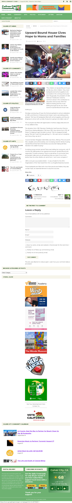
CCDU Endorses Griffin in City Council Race (15, 109)
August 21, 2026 (15, 52)
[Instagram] (70, 1)
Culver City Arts (9, 141)
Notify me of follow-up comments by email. (40, 250)
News (9, 14)
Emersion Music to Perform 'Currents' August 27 (36, 449)
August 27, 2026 (15, 39)
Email (27, 235)
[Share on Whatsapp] (52, 83)
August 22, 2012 (32, 41)
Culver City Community (12, 68)
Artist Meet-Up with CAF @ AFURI (16, 146)
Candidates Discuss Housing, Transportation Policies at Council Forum (16, 130)
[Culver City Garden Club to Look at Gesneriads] (5, 74)
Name (27, 230)
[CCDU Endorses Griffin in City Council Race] (5, 109)
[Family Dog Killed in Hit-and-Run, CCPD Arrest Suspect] (5, 59)
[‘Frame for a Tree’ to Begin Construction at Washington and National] (5, 156)
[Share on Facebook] (27, 83)
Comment (28, 216)
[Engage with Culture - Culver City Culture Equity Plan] (36, 329)
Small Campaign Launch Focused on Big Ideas (16, 119)
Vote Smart (42, 14)
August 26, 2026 (15, 77)
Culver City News (9, 26)
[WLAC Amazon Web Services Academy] (36, 305)
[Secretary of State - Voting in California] (36, 420)
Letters (51, 14)
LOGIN (44, 499)
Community (17, 14)
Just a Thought (6, 18)
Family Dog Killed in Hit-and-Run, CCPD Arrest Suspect (16, 59)
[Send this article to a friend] (43, 83)
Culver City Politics (10, 103)
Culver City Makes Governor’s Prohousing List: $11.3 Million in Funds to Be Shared (16, 47)
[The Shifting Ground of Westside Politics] (5, 84)
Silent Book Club (24, 429)
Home (3, 14)
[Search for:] (61, 21)
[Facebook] (63, 1)
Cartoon (59, 14)
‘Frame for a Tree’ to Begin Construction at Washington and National (16, 157)
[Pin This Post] (39, 83)
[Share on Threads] (68, 83)
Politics (32, 14)
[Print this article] (48, 83)
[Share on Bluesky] (64, 83)
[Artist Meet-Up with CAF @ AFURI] (5, 147)
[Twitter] (67, 1)
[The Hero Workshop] (36, 376)
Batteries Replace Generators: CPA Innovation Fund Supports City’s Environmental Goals (16, 34)
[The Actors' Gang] (47, 190)
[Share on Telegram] (60, 83)
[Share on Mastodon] (56, 83)
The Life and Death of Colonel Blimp (16, 167)
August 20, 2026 (15, 135)
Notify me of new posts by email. (37, 252)
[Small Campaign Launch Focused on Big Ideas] (5, 119)
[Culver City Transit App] (36, 399)
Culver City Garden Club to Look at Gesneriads (16, 74)
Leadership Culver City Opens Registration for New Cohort (16, 93)
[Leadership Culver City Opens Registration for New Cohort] (5, 93)
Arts (25, 14)
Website (27, 240)
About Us (17, 18)
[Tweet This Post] (31, 83)
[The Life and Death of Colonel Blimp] (5, 169)
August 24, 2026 (15, 97)
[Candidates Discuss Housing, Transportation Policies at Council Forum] (5, 129)
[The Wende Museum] (36, 352)
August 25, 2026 (15, 86)
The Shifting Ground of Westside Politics (16, 83)
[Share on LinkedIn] (35, 83)
